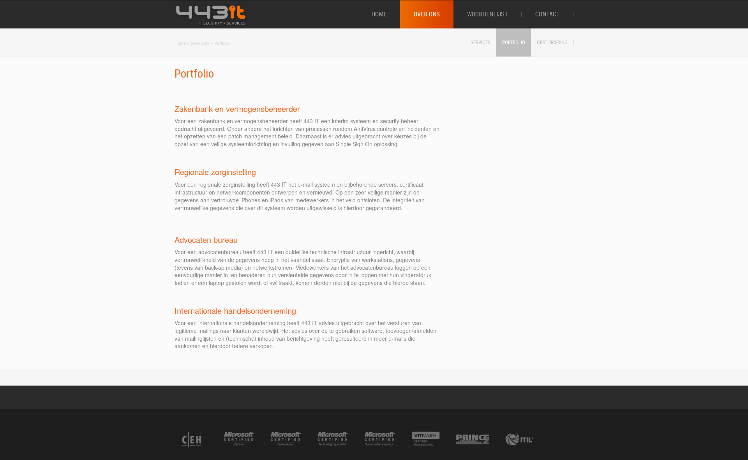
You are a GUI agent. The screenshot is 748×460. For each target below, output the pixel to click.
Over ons (200, 43)
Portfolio (221, 43)
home (180, 43)
